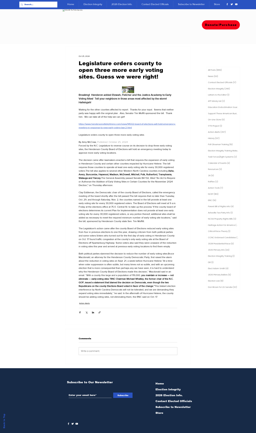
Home (159, 383)
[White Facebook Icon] (68, 423)
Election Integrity (168, 389)
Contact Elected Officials (173, 401)
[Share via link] (99, 312)
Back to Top (4, 421)
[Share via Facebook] (80, 312)
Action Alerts (84, 303)
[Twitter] (231, 4)
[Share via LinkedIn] (93, 312)
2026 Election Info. (169, 395)
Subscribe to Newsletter (173, 407)
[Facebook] (227, 4)
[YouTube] (236, 4)
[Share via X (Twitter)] (86, 312)
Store (159, 412)
